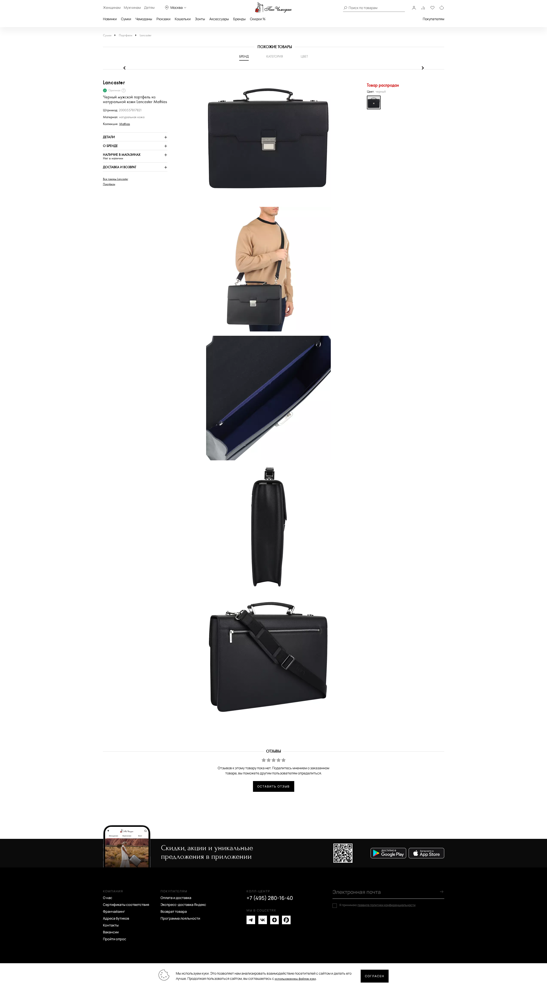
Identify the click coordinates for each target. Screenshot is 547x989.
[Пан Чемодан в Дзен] (274, 920)
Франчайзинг (114, 911)
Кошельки (183, 19)
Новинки (110, 19)
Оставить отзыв (273, 786)
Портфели (125, 35)
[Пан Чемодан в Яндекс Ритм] (286, 920)
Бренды (239, 19)
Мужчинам (132, 7)
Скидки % (257, 19)
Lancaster (145, 35)
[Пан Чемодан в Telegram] (251, 920)
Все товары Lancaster (115, 179)
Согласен (374, 976)
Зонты (200, 19)
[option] (266, 142)
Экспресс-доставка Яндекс (183, 904)
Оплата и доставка (176, 897)
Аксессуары (219, 19)
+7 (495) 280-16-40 (270, 897)
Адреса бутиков (116, 918)
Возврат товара (174, 911)
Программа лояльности (180, 918)
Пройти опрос (114, 939)
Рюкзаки (163, 19)
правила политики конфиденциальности (386, 905)
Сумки (126, 19)
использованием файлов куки (295, 979)
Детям (149, 7)
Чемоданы (143, 19)
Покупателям (433, 19)
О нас (107, 897)
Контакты (111, 925)
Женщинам (112, 7)
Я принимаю (377, 905)
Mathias (124, 124)
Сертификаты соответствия (126, 904)
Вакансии (111, 932)
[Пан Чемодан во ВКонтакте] (262, 920)
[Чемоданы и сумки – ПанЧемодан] (273, 7)
